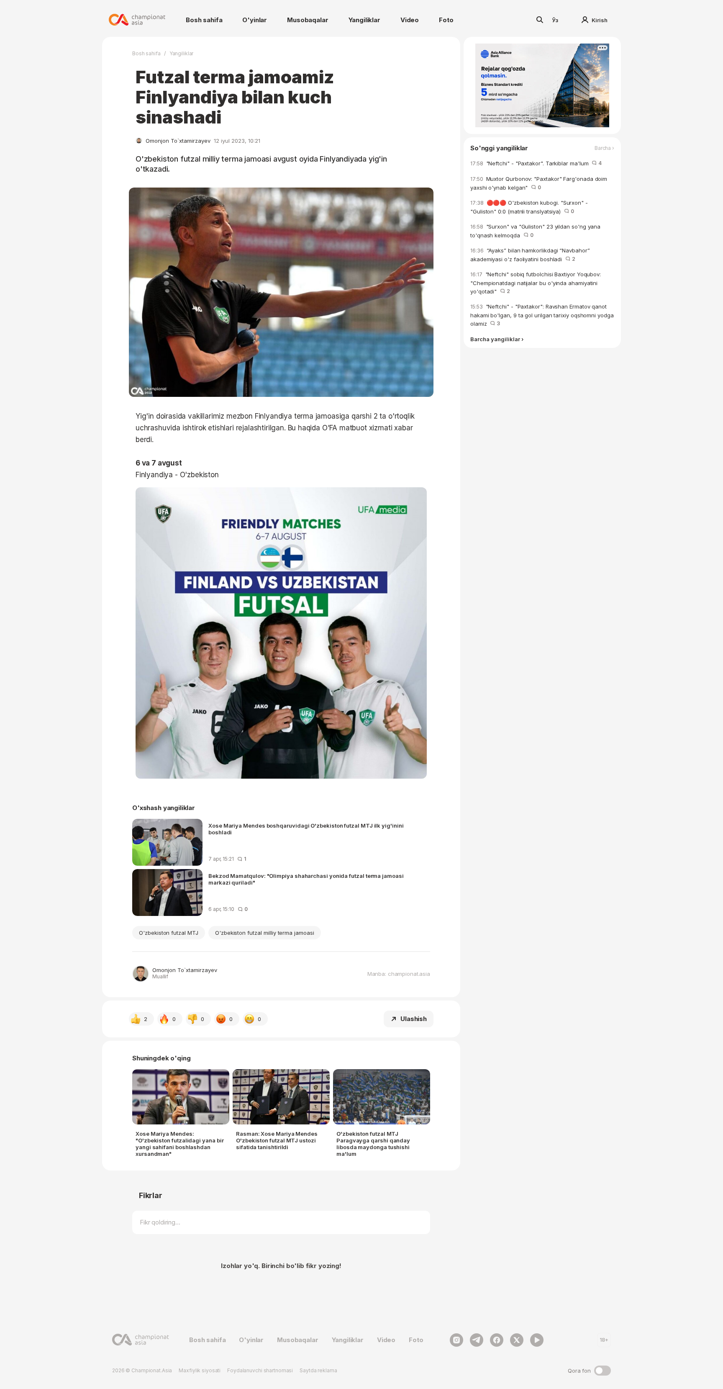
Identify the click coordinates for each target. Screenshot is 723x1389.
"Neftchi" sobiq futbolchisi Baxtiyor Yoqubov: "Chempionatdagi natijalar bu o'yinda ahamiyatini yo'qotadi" (535, 283)
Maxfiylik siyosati (199, 1370)
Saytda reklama (318, 1370)
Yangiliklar (364, 20)
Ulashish (413, 1019)
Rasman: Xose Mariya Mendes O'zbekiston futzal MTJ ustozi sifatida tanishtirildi (277, 1140)
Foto (446, 20)
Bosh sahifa (204, 20)
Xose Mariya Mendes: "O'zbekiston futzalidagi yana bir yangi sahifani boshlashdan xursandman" (179, 1143)
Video (409, 20)
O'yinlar (254, 20)
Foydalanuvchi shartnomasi (260, 1370)
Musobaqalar (307, 20)
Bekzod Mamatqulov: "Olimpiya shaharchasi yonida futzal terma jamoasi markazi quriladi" (306, 879)
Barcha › (604, 148)
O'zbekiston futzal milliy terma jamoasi (264, 932)
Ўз (555, 20)
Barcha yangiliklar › (496, 339)
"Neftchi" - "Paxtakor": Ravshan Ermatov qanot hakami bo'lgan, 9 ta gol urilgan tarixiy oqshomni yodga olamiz (542, 315)
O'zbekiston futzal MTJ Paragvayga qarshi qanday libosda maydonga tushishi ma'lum (373, 1143)
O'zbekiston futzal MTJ (168, 932)
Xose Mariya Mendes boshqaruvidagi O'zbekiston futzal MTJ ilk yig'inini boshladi (306, 829)
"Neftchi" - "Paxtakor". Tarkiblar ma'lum (536, 163)
